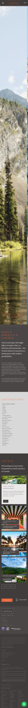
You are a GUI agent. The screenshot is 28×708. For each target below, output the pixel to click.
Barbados (11, 706)
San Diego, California (6, 431)
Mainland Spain (20, 707)
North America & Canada (8, 404)
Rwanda (3, 705)
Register (4, 651)
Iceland (19, 701)
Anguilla (11, 702)
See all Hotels (8, 586)
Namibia (3, 704)
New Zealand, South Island (12, 696)
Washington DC (5, 443)
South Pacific (12, 698)
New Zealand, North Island (12, 694)
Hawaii (3, 413)
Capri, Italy (19, 692)
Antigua (11, 703)
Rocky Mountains (5, 430)
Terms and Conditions (7, 652)
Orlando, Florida (5, 427)
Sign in (25, 2)
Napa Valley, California (6, 420)
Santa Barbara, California (7, 435)
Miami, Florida (5, 418)
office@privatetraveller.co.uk (8, 625)
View (5, 501)
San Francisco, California (7, 433)
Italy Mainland (20, 703)
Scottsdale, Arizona (6, 436)
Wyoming (4, 445)
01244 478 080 (22, 599)
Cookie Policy (5, 656)
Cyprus (19, 697)
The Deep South (5, 440)
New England (5, 422)
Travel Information (6, 655)
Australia (11, 692)
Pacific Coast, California (7, 428)
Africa (3, 691)
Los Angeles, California (7, 417)
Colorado (4, 410)
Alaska (3, 405)
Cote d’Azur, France (21, 695)
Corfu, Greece (20, 693)
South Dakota (5, 438)
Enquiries (7, 600)
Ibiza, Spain (20, 700)
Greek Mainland (20, 699)
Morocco (3, 701)
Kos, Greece (20, 704)
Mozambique (4, 703)
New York (4, 425)
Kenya (3, 700)
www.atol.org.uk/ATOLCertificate (7, 644)
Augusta (4, 407)
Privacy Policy (5, 657)
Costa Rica (4, 412)
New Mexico (4, 423)
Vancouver (4, 441)
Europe (20, 691)
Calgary (3, 408)
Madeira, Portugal (21, 705)
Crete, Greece (20, 696)
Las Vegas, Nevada (6, 415)
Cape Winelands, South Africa (4, 695)
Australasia (13, 691)
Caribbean (12, 701)
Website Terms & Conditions (8, 653)
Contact (4, 649)
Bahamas (11, 705)
